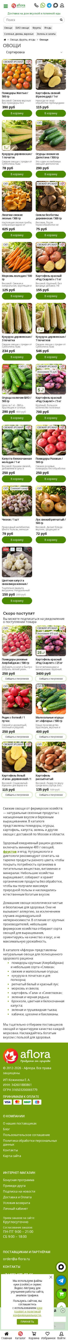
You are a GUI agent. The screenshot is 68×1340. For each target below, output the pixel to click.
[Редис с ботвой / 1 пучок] (17, 699)
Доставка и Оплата (17, 1197)
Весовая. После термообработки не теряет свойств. (47, 225)
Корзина (34, 1338)
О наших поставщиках (19, 1123)
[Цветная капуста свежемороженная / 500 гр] (17, 562)
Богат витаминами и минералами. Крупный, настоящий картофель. (49, 669)
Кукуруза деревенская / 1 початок (17, 155)
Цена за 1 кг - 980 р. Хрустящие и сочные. (14, 406)
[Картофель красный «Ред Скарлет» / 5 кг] (51, 379)
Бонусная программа (18, 1180)
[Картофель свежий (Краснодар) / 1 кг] (51, 74)
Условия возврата (16, 1203)
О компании (14, 1116)
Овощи (8, 27)
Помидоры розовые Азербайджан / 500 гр (15, 661)
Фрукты (36, 27)
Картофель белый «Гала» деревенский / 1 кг (16, 777)
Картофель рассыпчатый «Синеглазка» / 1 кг (48, 777)
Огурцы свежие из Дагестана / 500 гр (47, 155)
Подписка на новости (19, 1191)
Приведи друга (14, 1186)
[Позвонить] (36, 6)
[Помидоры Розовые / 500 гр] (51, 440)
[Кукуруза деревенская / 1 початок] (17, 135)
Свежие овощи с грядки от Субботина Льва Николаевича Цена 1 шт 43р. (51, 348)
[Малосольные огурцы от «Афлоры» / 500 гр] (51, 699)
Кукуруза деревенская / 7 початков (51, 338)
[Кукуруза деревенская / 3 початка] (17, 318)
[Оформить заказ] (61, 1294)
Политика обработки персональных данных (30, 1142)
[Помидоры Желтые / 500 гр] (17, 74)
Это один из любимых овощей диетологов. (48, 162)
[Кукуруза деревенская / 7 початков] (51, 318)
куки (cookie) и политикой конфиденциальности (27, 1311)
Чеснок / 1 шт (10, 519)
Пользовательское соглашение (26, 1135)
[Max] (55, 5)
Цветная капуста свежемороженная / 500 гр (15, 582)
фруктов (10, 851)
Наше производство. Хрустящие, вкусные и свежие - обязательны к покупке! (49, 728)
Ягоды (47, 27)
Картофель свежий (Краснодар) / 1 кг (48, 94)
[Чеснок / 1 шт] (17, 501)
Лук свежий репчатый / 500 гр (50, 521)
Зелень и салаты (46, 34)
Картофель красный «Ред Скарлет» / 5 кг (49, 399)
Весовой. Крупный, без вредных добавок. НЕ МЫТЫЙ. (49, 286)
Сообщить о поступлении (17, 678)
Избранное (48, 1338)
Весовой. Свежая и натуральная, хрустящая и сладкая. (17, 286)
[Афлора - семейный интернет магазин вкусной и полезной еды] (18, 5)
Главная (6, 1338)
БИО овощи (22, 27)
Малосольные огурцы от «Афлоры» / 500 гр (49, 719)
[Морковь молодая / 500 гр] (17, 257)
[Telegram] (49, 6)
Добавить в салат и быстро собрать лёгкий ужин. (17, 668)
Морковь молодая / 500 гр (17, 277)
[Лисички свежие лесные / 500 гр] (17, 196)
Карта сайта (12, 1156)
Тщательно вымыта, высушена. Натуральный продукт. (16, 590)
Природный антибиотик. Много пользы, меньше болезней (16, 529)
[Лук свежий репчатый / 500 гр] (51, 501)
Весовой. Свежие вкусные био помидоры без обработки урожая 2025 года (16, 104)
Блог (6, 1129)
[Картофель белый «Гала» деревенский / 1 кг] (17, 757)
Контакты (10, 1150)
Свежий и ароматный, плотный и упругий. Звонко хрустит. (14, 727)
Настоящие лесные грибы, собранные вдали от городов (17, 225)
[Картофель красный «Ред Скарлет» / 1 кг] (51, 257)
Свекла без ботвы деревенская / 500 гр (49, 216)
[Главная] (5, 39)
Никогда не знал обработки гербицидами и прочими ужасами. (50, 103)
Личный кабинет (15, 1208)
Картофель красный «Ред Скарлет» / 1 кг (49, 277)
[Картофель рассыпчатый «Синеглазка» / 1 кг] (51, 757)
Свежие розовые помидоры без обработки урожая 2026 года (50, 468)
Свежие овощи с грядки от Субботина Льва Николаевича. (17, 164)
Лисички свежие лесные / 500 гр (12, 216)
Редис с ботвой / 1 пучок (13, 719)
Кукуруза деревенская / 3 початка (17, 338)
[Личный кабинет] (62, 6)
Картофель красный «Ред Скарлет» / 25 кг (49, 661)
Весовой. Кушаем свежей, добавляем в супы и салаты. (16, 468)
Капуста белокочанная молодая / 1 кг (17, 460)
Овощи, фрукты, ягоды (22, 39)
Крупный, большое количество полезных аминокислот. (48, 407)
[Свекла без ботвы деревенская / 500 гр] (51, 196)
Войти (61, 1338)
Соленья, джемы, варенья (18, 34)
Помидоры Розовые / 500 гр (49, 460)
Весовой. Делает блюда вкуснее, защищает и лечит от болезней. (49, 529)
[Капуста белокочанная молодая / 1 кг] (17, 440)
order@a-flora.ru (16, 1259)
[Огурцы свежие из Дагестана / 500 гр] (51, 135)
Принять (27, 1321)
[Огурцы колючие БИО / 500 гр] (17, 379)
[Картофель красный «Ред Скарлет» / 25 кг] (51, 641)
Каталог (20, 1338)
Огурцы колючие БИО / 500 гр (16, 399)
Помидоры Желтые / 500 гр (15, 94)
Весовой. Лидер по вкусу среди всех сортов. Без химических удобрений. (49, 785)
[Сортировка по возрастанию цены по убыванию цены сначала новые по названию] (34, 52)
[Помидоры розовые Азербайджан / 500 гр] (17, 641)
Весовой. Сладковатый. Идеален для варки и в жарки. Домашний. (15, 785)
